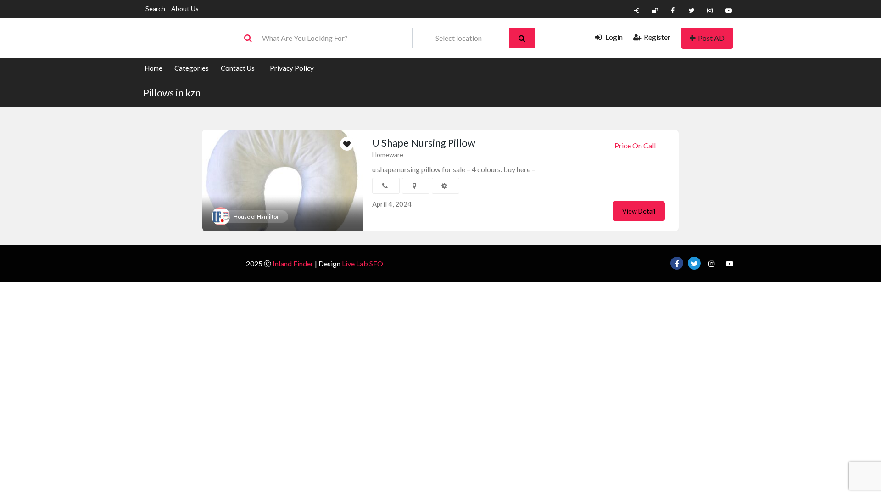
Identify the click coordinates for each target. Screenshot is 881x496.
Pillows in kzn (172, 92)
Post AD (711, 38)
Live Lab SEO (362, 263)
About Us (185, 8)
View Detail (638, 211)
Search (155, 8)
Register (657, 37)
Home (153, 68)
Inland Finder (293, 263)
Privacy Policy (292, 68)
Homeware (387, 154)
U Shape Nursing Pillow (423, 142)
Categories (191, 68)
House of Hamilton (257, 216)
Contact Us (238, 68)
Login (613, 37)
